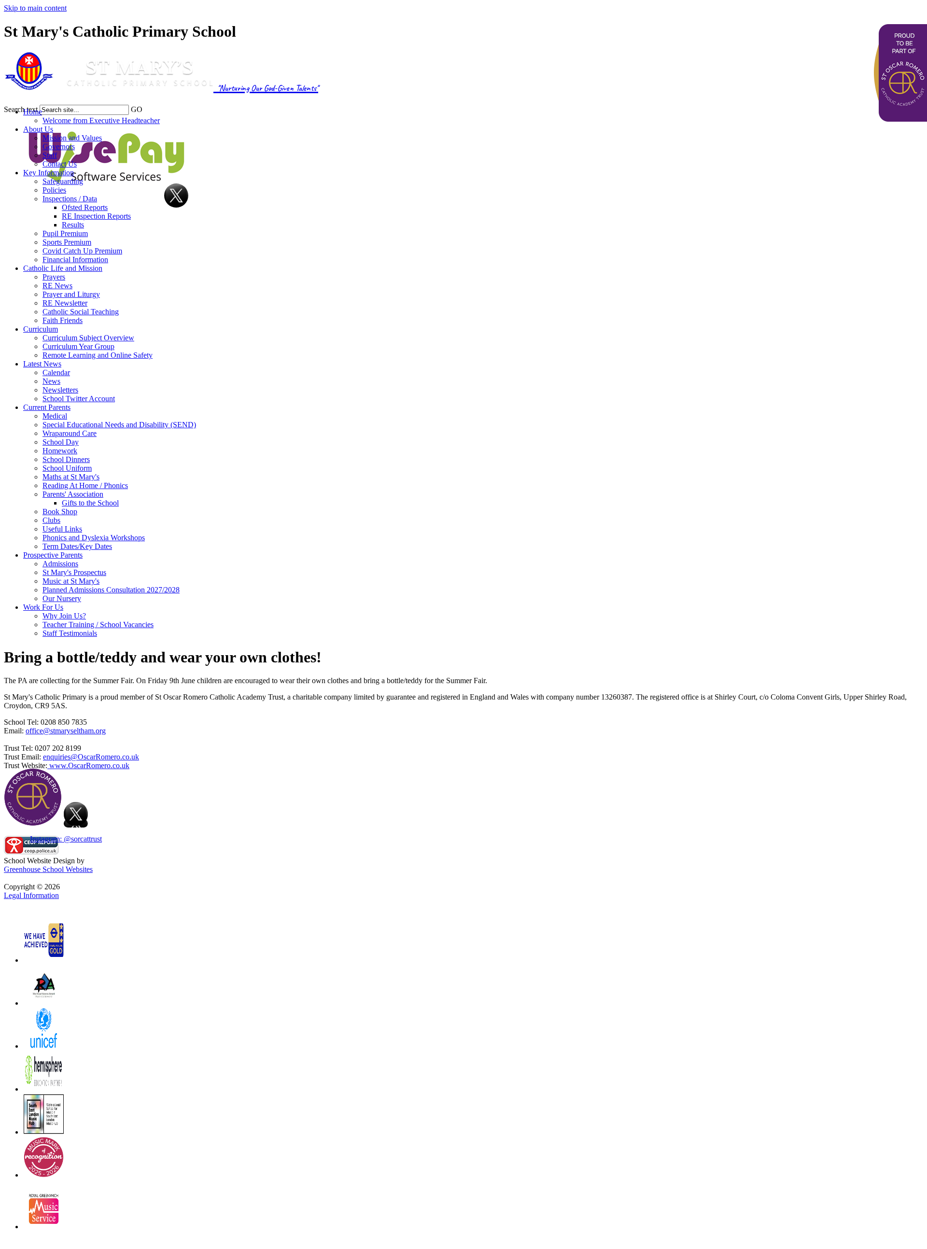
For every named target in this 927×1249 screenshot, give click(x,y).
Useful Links (62, 529)
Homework (59, 451)
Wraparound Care (69, 433)
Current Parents (46, 407)
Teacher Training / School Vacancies (98, 624)
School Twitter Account (78, 398)
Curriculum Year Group (78, 346)
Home (32, 112)
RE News (57, 285)
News (51, 381)
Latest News (42, 364)
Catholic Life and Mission (62, 268)
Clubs (51, 520)
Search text (21, 109)
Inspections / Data (69, 199)
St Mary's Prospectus (74, 572)
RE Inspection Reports (96, 216)
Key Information (48, 172)
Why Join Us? (64, 616)
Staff (49, 155)
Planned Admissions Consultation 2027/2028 (111, 590)
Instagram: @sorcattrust (66, 839)
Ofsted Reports (85, 207)
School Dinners (66, 459)
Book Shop (59, 511)
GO (136, 109)
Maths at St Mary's (70, 477)
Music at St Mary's (70, 581)
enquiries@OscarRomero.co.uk (91, 757)
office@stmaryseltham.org (66, 731)
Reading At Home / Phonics (85, 485)
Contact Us (59, 164)
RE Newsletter (64, 303)
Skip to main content (35, 8)
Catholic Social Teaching (80, 312)
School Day (60, 442)
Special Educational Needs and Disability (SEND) (119, 425)
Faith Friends (62, 320)
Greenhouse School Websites (48, 869)
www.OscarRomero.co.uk (88, 765)
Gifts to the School (90, 503)
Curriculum (40, 329)
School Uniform (67, 468)
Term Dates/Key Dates (77, 546)
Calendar (56, 372)
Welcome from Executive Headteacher (101, 120)
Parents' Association (72, 494)
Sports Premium (66, 242)
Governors (58, 146)
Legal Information (31, 895)
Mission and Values (72, 138)
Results (73, 225)
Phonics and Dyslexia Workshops (93, 537)
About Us (38, 129)
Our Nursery (61, 598)
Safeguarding (62, 181)
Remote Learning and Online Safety (97, 355)
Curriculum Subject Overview (88, 338)
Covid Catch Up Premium (82, 251)
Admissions (60, 564)
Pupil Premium (65, 233)
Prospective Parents (53, 555)
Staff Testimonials (69, 633)
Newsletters (60, 390)
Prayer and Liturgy (71, 294)
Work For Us (43, 607)
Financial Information (75, 259)
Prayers (53, 277)
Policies (54, 190)
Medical (54, 416)
